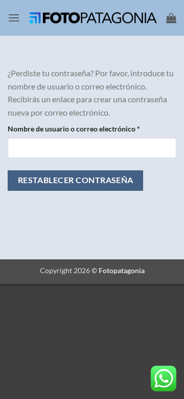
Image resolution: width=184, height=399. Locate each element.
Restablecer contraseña (75, 180)
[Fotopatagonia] (93, 18)
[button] (14, 17)
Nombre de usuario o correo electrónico (92, 128)
